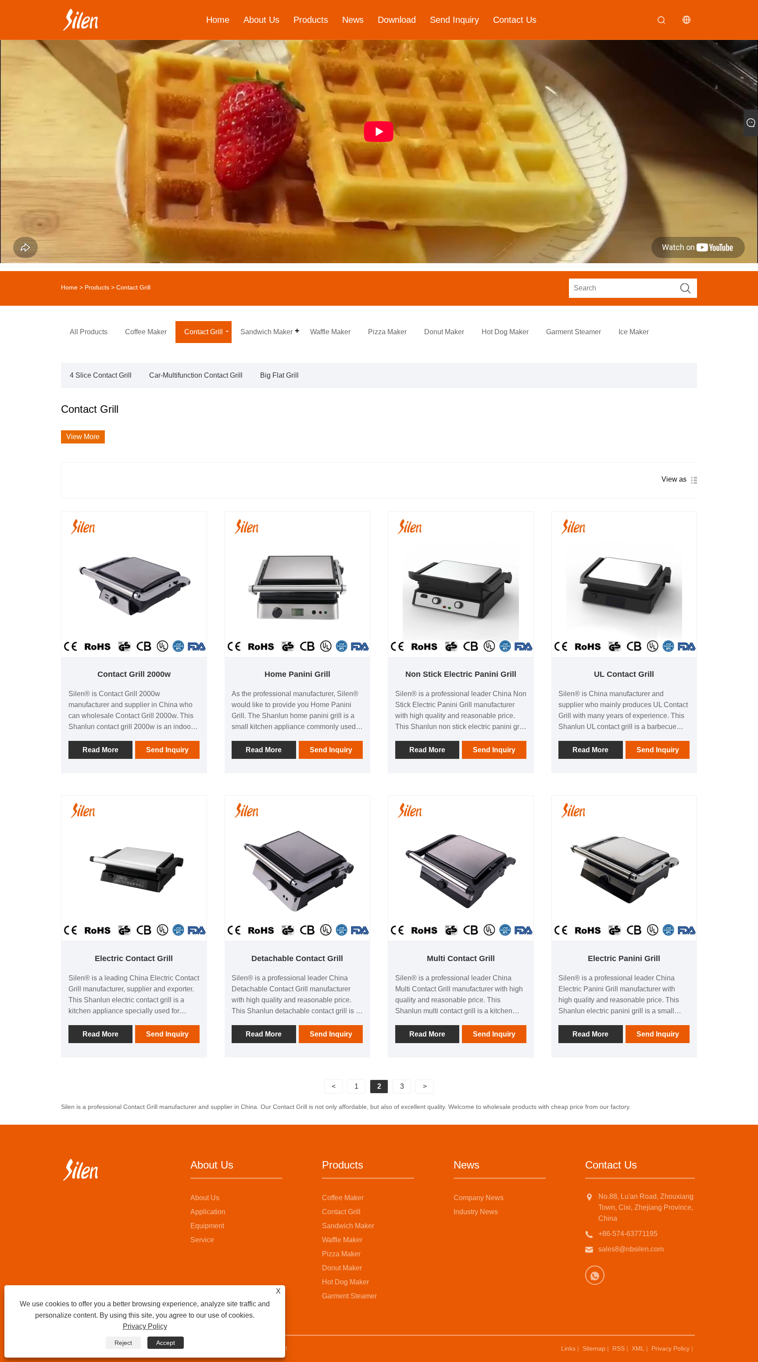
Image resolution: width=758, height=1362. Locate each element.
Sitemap (594, 1348)
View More (83, 436)
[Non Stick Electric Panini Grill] (460, 584)
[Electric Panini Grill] (624, 868)
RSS (618, 1348)
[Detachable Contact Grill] (297, 868)
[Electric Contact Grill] (134, 868)
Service (202, 1240)
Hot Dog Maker (345, 1282)
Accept (165, 1342)
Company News (479, 1197)
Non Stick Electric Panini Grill (460, 674)
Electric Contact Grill (134, 958)
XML (638, 1348)
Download (397, 20)
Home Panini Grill (297, 674)
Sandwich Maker (348, 1226)
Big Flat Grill (279, 375)
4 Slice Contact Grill (101, 375)
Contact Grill (341, 1211)
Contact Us (514, 20)
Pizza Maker (341, 1254)
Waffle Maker (342, 1240)
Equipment (207, 1226)
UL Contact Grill (624, 674)
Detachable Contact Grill (297, 958)
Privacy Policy (670, 1348)
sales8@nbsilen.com (631, 1249)
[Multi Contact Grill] (460, 868)
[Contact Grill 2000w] (134, 584)
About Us (261, 20)
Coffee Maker (343, 1197)
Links (568, 1348)
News (353, 20)
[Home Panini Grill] (297, 584)
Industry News (476, 1211)
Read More (100, 750)
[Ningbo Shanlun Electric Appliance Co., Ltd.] (80, 19)
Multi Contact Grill (461, 958)
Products (310, 20)
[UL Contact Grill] (624, 584)
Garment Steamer (349, 1296)
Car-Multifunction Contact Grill (196, 375)
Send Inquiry (454, 20)
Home (217, 20)
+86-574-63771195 (628, 1233)
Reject (123, 1342)
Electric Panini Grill (624, 958)
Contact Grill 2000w (134, 674)
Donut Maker (342, 1268)
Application (207, 1211)
